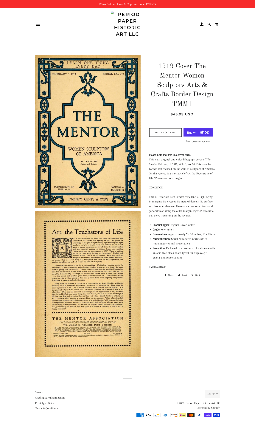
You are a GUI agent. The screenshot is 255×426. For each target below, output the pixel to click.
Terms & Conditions (46, 408)
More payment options (198, 141)
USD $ (210, 394)
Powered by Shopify (208, 407)
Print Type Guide (45, 403)
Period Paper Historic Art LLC (203, 403)
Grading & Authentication (50, 397)
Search (39, 392)
